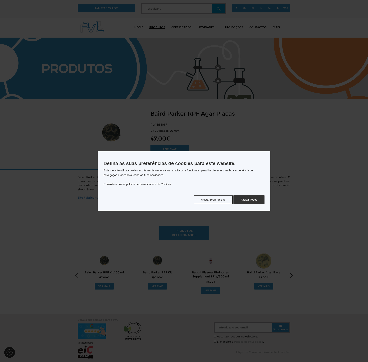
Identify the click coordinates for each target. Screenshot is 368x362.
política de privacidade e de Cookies (148, 184)
